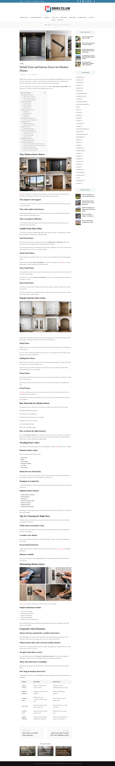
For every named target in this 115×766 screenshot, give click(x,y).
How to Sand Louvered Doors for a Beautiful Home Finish (44, 752)
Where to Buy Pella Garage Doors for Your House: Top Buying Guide (63, 752)
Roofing (78, 164)
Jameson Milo (23, 74)
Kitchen (46, 17)
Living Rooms (79, 147)
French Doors (26, 116)
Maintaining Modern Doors (27, 138)
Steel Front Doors (27, 103)
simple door (61, 548)
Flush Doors (26, 111)
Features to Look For (25, 126)
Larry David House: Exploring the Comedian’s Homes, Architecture (88, 63)
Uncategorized (79, 180)
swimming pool (79, 175)
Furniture (78, 120)
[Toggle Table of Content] (43, 93)
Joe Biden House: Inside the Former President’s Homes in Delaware (88, 57)
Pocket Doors (26, 114)
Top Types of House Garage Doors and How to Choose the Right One (27, 752)
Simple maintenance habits (29, 140)
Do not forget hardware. (29, 135)
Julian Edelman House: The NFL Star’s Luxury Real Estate (88, 202)
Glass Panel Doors (27, 106)
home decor (63, 17)
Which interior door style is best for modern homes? (34, 145)
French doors (23, 392)
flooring (78, 118)
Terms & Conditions (35, 1)
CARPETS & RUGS (81, 93)
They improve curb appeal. (29, 96)
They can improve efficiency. (30, 99)
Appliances (78, 79)
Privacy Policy (27, 1)
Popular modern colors (28, 123)
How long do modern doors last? (30, 150)
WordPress (74, 763)
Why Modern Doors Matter (27, 94)
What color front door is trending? (31, 148)
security (78, 167)
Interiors (78, 139)
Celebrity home (82, 17)
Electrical (78, 112)
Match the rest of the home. (29, 125)
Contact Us (42, 1)
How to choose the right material (30, 119)
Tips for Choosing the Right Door (28, 130)
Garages (58, 749)
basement (78, 85)
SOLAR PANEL (80, 172)
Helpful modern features (29, 128)
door (57, 446)
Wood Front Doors (28, 104)
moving (53, 20)
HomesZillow (41, 763)
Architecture (24, 17)
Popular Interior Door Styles (27, 110)
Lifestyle (91, 17)
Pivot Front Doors (27, 108)
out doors (78, 156)
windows (78, 183)
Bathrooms (78, 88)
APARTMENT (79, 77)
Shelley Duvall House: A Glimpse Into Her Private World (88, 209)
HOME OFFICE (80, 137)
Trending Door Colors (26, 121)
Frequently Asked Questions (27, 142)
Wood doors (62, 262)
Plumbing (78, 158)
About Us (21, 1)
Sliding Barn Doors (28, 113)
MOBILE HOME (80, 150)
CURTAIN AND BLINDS (82, 104)
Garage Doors (27, 749)
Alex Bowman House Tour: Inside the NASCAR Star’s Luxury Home (88, 51)
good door (23, 604)
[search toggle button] (94, 1)
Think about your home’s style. (30, 131)
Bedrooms (78, 90)
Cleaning (78, 99)
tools (77, 177)
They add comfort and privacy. (30, 98)
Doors (22, 63)
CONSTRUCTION (80, 101)
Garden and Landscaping (81, 128)
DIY (77, 107)
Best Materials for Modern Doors (28, 118)
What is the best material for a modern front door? (34, 143)
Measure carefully (27, 136)
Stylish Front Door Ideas (26, 101)
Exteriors (78, 115)
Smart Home (72, 17)
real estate (55, 17)
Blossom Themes (63, 763)
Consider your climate (28, 133)
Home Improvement (36, 17)
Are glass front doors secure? (30, 147)
